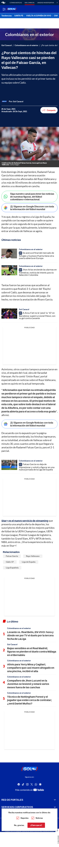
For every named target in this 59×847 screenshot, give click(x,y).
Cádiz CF (10, 562)
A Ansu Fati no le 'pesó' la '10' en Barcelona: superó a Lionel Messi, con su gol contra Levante (37, 315)
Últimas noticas (15, 2)
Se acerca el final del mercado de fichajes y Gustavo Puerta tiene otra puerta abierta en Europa (36, 255)
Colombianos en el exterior (26, 45)
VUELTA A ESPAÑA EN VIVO (38, 16)
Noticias (39, 818)
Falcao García (12, 556)
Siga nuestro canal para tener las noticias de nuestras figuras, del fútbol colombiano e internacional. (32, 196)
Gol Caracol (30, 2)
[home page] (3, 2)
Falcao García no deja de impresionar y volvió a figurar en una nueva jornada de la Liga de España (36, 467)
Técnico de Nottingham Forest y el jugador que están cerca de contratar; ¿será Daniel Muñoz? (29, 700)
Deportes (24, 818)
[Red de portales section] (55, 800)
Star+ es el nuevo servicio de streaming (24, 520)
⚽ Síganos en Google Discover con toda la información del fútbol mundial (32, 208)
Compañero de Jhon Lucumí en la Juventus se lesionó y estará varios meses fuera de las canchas (28, 684)
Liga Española (12, 567)
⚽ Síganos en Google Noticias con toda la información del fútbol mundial (31, 424)
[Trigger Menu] (3, 9)
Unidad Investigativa (45, 2)
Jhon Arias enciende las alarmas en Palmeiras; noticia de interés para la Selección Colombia (38, 272)
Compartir (51, 110)
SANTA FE (18, 16)
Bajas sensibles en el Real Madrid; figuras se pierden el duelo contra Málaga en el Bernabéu (31, 652)
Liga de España (28, 562)
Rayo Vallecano (33, 556)
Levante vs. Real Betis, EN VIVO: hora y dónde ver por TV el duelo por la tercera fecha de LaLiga (30, 635)
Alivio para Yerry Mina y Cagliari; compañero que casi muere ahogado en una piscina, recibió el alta (30, 668)
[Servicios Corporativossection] (55, 807)
